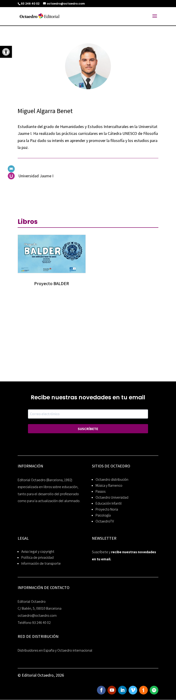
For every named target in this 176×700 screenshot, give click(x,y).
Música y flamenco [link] (109, 485)
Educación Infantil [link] (109, 503)
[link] (6, 52)
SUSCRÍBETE (88, 428)
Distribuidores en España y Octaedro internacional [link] (55, 650)
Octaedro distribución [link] (112, 479)
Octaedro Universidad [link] (112, 497)
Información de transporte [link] (41, 563)
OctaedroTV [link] (105, 521)
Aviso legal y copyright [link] (37, 551)
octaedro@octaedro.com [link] (37, 615)
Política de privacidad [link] (37, 557)
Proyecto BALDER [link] (51, 283)
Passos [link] (100, 491)
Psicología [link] (103, 515)
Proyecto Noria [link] (107, 509)
